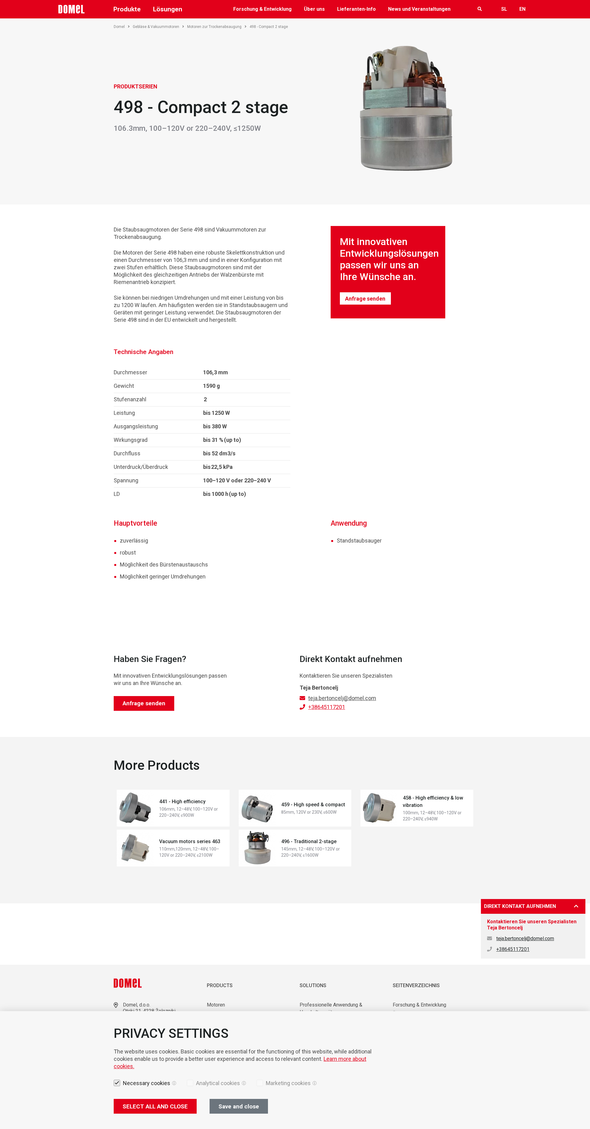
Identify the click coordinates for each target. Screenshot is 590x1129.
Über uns (314, 9)
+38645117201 (326, 707)
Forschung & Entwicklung (262, 9)
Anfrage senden (365, 298)
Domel (119, 27)
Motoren (216, 1005)
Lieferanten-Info (356, 9)
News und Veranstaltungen (419, 9)
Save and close (238, 1106)
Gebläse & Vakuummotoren (156, 27)
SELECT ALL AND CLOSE (155, 1106)
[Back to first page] (71, 9)
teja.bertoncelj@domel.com (342, 698)
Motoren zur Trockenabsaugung (214, 27)
